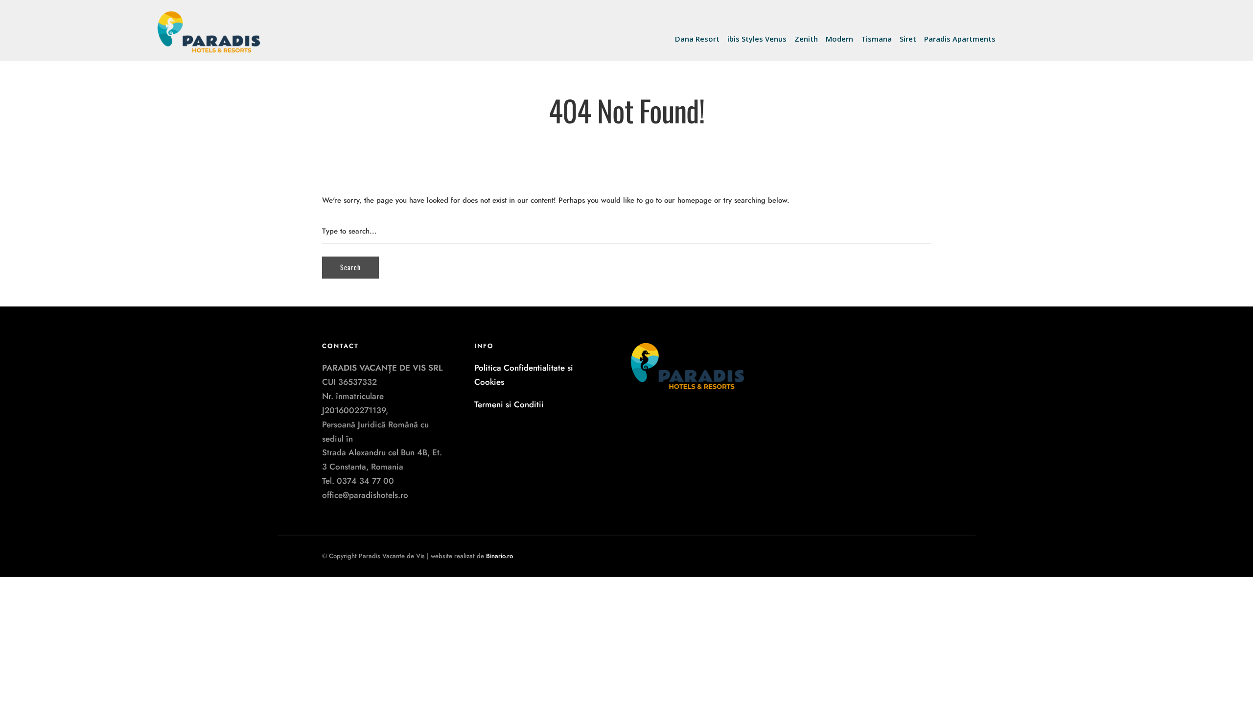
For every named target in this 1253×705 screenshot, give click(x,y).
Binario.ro (499, 556)
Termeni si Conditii (509, 404)
